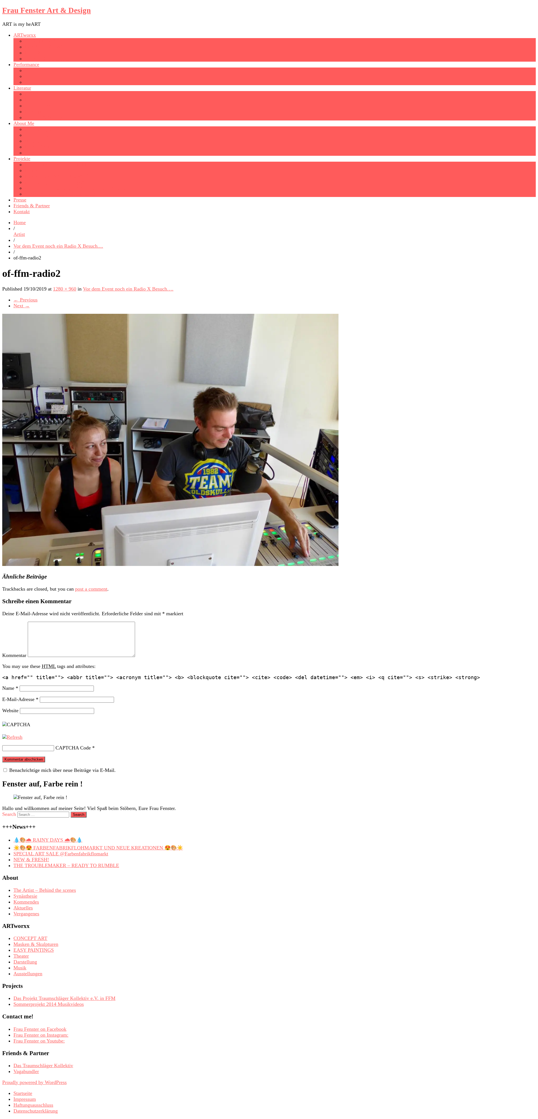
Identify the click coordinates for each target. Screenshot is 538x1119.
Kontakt (21, 211)
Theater (32, 76)
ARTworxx (24, 35)
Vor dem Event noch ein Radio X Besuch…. (128, 289)
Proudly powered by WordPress (34, 1082)
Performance (26, 64)
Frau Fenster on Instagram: (40, 1035)
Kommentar (14, 655)
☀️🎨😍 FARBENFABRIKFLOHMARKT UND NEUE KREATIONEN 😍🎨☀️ (98, 848)
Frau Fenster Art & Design (46, 10)
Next (21, 305)
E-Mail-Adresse (20, 699)
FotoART (34, 52)
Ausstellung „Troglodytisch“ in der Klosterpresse (75, 188)
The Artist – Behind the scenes (44, 890)
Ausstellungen (39, 129)
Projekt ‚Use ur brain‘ (47, 170)
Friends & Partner (31, 205)
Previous (25, 300)
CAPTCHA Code (73, 748)
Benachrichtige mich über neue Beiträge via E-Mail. (62, 770)
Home (19, 222)
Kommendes (26, 902)
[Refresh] (12, 737)
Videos (32, 70)
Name (10, 688)
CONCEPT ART (42, 41)
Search (9, 814)
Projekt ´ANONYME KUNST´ (56, 176)
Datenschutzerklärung (35, 1111)
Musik (31, 82)
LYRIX (32, 94)
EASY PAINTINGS (45, 47)
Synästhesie (36, 152)
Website (10, 710)
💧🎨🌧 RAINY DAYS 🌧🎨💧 (47, 840)
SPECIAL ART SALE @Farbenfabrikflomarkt (60, 853)
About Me (23, 123)
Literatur (22, 88)
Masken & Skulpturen (47, 58)
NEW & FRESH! (31, 859)
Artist (19, 234)
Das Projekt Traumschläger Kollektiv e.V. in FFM (64, 998)
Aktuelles (23, 908)
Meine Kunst (38, 135)
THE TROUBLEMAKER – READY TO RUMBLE (66, 865)
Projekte (21, 158)
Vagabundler (26, 1071)
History (32, 141)
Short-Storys (37, 105)
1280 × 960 (64, 289)
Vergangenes (26, 913)
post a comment (91, 589)
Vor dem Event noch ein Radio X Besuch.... (58, 246)
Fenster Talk (37, 147)
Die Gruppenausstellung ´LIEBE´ (59, 164)
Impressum (24, 1099)
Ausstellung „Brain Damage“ (54, 182)
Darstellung (25, 962)
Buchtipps (35, 111)
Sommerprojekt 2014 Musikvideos (60, 194)
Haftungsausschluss (33, 1105)
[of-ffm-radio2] (170, 564)
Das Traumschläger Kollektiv (43, 1065)
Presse (19, 200)
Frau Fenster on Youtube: (39, 1041)
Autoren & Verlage (44, 117)
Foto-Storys (36, 100)
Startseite (22, 1093)
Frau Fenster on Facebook (39, 1029)
